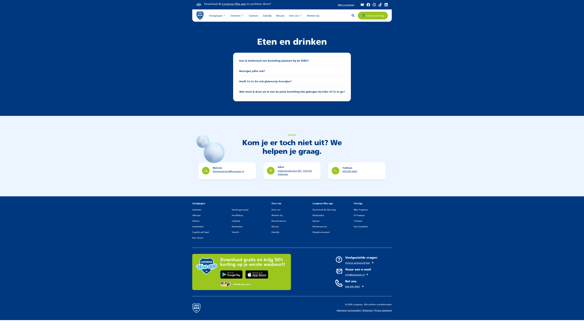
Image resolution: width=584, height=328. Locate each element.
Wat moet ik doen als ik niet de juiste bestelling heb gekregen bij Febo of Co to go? (292, 92)
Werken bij (313, 15)
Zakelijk (267, 15)
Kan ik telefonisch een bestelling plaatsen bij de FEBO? (274, 61)
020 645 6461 (349, 171)
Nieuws (280, 15)
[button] (353, 15)
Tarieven (253, 15)
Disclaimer (368, 310)
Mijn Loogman (346, 4)
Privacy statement (383, 310)
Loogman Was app (234, 3)
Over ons (294, 15)
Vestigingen (215, 15)
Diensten (236, 15)
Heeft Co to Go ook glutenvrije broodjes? (265, 81)
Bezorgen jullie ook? (252, 71)
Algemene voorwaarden (349, 310)
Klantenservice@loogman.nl (228, 171)
